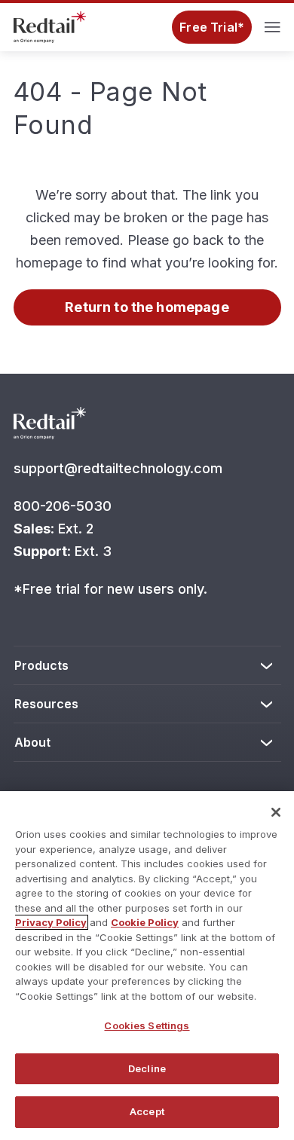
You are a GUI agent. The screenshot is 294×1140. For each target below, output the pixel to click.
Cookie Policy (145, 922)
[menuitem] (147, 665)
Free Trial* (211, 27)
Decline (147, 1068)
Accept (147, 1111)
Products (41, 665)
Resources (46, 703)
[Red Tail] (50, 25)
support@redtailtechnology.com (120, 468)
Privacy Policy (51, 922)
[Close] (275, 812)
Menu (272, 27)
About (32, 742)
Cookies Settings (146, 1025)
